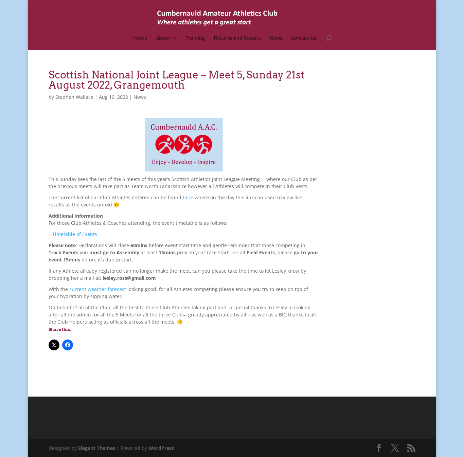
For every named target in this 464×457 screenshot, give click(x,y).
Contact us (303, 38)
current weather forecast (97, 289)
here (188, 197)
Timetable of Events (74, 234)
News (276, 38)
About (163, 38)
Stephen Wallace (74, 97)
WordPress (161, 448)
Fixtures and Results (237, 38)
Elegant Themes (96, 448)
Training (195, 38)
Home (140, 38)
